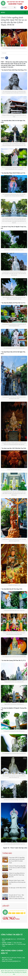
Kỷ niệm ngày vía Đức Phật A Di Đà (17, 887)
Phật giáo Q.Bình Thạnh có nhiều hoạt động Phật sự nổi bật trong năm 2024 (17, 882)
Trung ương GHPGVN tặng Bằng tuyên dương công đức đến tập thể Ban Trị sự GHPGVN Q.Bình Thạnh (16, 860)
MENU (3, 12)
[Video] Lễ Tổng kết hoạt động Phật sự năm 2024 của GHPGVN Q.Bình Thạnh (17, 867)
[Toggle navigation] (25, 12)
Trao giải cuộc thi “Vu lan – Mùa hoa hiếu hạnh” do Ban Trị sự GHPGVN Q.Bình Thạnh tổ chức (16, 896)
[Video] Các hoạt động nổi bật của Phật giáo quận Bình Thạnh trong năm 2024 (16, 875)
